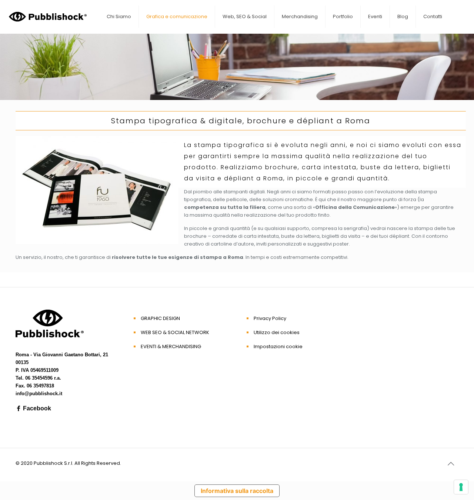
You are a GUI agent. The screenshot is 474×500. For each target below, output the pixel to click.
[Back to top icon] (450, 463)
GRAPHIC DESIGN (160, 318)
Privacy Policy (270, 318)
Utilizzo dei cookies (277, 332)
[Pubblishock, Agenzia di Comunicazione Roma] (47, 16)
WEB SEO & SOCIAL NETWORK (175, 332)
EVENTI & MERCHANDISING (171, 346)
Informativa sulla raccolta (237, 490)
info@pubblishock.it (39, 393)
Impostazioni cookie (278, 346)
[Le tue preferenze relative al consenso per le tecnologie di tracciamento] (461, 487)
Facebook (36, 408)
